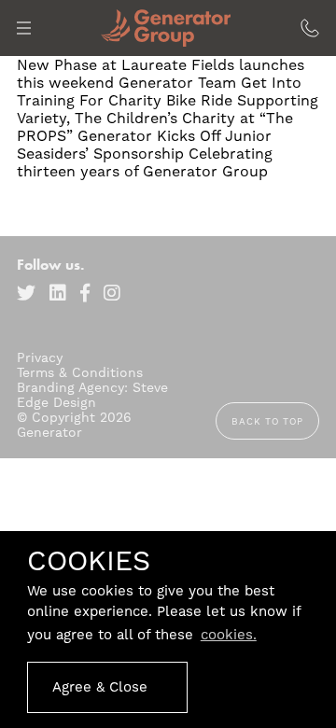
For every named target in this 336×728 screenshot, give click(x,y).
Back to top (267, 421)
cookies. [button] (229, 634)
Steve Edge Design (92, 395)
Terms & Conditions (80, 372)
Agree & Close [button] (99, 687)
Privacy (40, 357)
